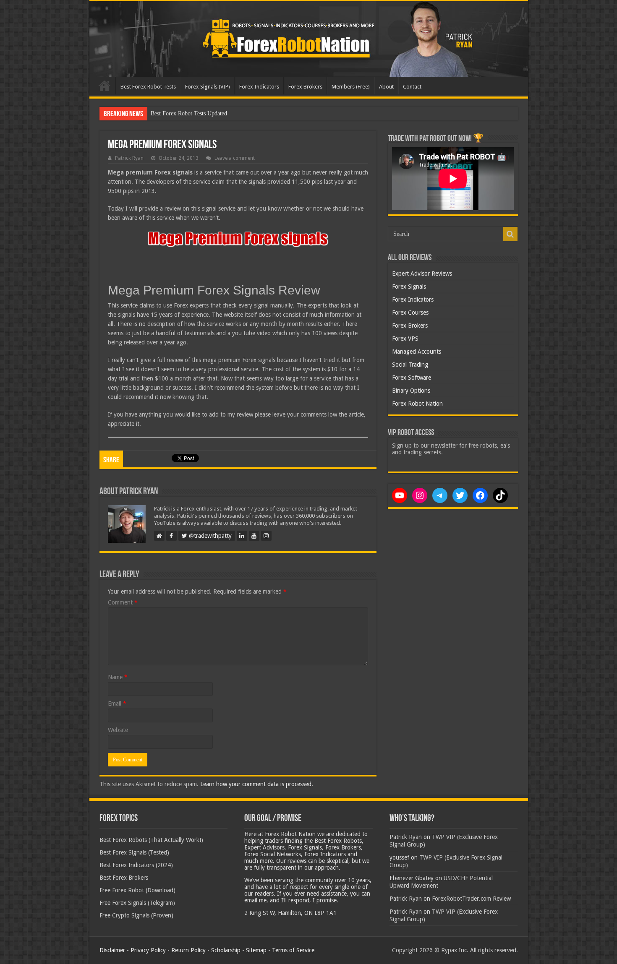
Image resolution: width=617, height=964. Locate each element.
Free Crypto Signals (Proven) (136, 915)
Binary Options (411, 390)
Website (118, 730)
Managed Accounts (416, 351)
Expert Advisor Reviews (422, 273)
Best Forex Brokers (123, 877)
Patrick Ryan (129, 158)
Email (117, 703)
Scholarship (226, 950)
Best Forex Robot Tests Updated (189, 113)
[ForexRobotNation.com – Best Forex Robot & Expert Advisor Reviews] (308, 39)
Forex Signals (409, 286)
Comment (123, 602)
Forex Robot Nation (417, 403)
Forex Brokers (305, 86)
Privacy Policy (148, 950)
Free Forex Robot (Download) (137, 890)
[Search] (510, 234)
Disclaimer (112, 950)
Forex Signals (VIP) (207, 86)
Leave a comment (234, 158)
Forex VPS (405, 338)
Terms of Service (293, 950)
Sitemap (256, 950)
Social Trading (410, 364)
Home (104, 85)
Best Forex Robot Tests (148, 86)
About (386, 86)
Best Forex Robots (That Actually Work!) (151, 839)
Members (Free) (351, 86)
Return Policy (188, 950)
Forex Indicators (259, 86)
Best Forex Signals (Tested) (134, 852)
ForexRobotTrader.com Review (471, 898)
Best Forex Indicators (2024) (136, 865)
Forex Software (411, 377)
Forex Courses (410, 312)
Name (118, 677)
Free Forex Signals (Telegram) (137, 902)
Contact (412, 86)
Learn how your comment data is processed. (256, 784)
